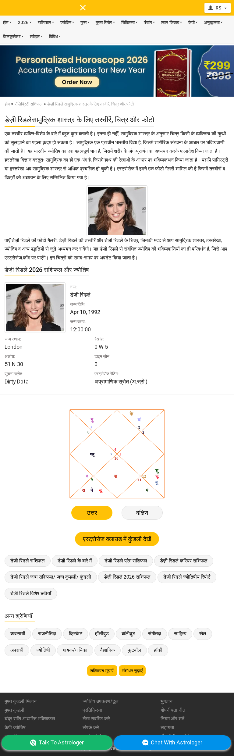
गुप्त (83, 22)
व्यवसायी (17, 634)
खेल (202, 634)
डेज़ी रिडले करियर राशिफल (183, 561)
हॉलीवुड (102, 634)
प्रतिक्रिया (92, 710)
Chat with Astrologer (176, 742)
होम (6, 22)
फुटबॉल (134, 650)
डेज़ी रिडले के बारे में (75, 561)
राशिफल (44, 22)
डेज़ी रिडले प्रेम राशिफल (126, 561)
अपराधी (16, 650)
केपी (191, 22)
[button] (17, 71)
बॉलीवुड (128, 634)
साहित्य (180, 634)
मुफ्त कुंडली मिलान (21, 701)
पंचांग (148, 22)
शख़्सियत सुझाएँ (102, 670)
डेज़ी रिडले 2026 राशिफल (127, 577)
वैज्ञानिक (107, 650)
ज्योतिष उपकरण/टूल (101, 701)
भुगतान (166, 701)
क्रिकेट (75, 634)
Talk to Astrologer (61, 742)
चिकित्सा (128, 22)
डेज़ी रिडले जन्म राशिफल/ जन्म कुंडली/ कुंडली (50, 577)
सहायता (167, 727)
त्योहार (35, 36)
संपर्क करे (91, 727)
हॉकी (158, 650)
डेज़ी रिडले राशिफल (27, 561)
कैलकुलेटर (12, 36)
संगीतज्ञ (154, 634)
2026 (23, 22)
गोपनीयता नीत (173, 710)
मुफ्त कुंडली (14, 710)
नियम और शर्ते (172, 719)
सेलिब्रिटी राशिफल (28, 104)
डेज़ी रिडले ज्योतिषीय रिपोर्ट (187, 577)
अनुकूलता (212, 22)
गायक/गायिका (75, 650)
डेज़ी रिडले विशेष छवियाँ (30, 593)
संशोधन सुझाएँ (132, 670)
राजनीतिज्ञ (47, 634)
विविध (53, 36)
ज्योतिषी (43, 650)
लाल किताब (170, 22)
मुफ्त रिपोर (104, 22)
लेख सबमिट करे (96, 719)
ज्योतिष (65, 22)
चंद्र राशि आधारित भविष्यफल (30, 719)
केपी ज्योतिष (15, 727)
